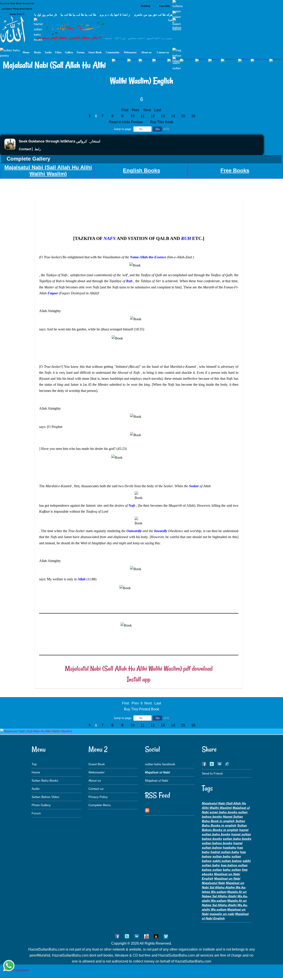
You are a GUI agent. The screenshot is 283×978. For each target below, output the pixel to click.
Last (157, 110)
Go (157, 129)
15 (183, 116)
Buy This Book (162, 122)
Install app (138, 679)
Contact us (95, 788)
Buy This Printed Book (141, 709)
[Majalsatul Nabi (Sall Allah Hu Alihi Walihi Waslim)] (36, 731)
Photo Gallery (41, 805)
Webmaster (96, 772)
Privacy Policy (98, 797)
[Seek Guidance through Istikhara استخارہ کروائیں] (9, 148)
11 (142, 116)
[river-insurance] (16, 970)
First (124, 110)
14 (173, 116)
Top (34, 764)
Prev (135, 110)
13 (162, 116)
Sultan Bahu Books (45, 780)
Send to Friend (212, 773)
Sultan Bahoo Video (45, 797)
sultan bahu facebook (160, 764)
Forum (36, 813)
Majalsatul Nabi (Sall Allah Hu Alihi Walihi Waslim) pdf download (138, 668)
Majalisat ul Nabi (156, 780)
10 (132, 116)
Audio (36, 788)
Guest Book (96, 764)
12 (152, 116)
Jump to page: (123, 129)
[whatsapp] (8, 966)
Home (36, 772)
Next (147, 110)
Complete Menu (99, 805)
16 (193, 116)
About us (94, 780)
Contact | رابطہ (30, 149)
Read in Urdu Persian (126, 122)
